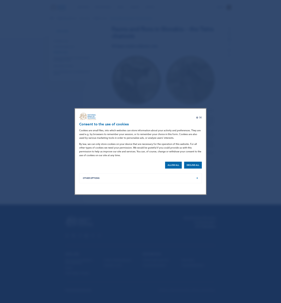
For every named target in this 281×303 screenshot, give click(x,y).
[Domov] (88, 116)
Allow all (173, 165)
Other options (91, 178)
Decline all (193, 165)
